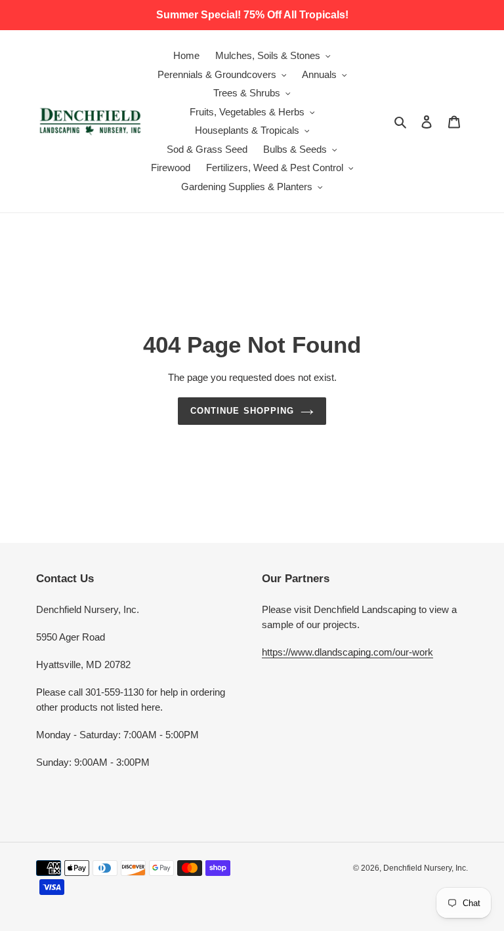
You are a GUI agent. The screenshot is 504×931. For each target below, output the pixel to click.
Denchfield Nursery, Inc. (425, 868)
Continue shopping (242, 411)
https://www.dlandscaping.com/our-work (347, 652)
